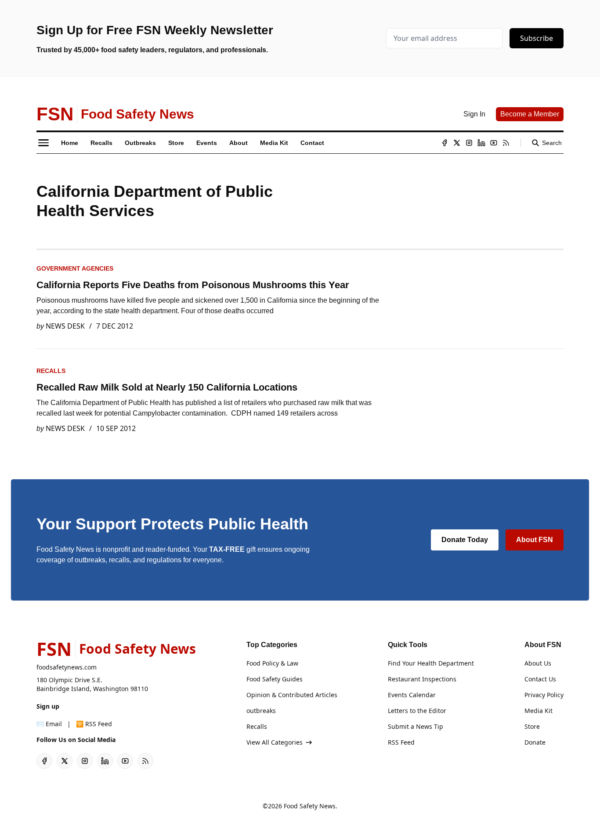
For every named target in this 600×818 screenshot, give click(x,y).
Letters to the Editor (417, 710)
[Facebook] (444, 143)
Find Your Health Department (431, 663)
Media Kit (538, 710)
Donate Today (464, 539)
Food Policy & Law (272, 663)
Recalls (50, 370)
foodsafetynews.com (66, 667)
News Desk (65, 326)
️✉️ (49, 724)
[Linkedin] (481, 143)
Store (532, 726)
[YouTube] (494, 143)
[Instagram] (469, 143)
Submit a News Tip (415, 726)
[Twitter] (457, 143)
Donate (535, 742)
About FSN (534, 539)
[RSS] (506, 143)
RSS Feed (401, 742)
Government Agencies (74, 268)
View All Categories (274, 742)
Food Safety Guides (274, 679)
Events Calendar (412, 695)
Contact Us (540, 679)
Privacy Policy (544, 695)
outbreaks (261, 710)
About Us (537, 663)
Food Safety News (310, 806)
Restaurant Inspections (422, 679)
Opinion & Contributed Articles (291, 695)
